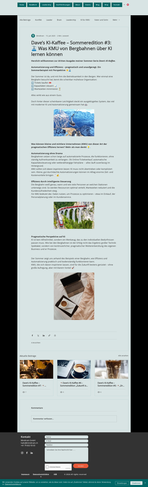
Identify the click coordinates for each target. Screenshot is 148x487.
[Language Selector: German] (126, 4)
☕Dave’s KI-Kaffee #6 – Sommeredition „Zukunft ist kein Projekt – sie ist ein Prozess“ (73, 384)
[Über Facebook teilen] (32, 335)
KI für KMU (85, 20)
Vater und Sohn (101, 20)
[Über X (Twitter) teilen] (38, 335)
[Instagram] (22, 452)
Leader (49, 20)
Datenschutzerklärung (13, 484)
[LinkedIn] (31, 452)
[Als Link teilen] (49, 335)
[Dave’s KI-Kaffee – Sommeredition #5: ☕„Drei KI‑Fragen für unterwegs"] (111, 369)
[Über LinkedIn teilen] (44, 335)
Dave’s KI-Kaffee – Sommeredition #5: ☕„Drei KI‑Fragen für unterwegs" (111, 384)
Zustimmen (136, 483)
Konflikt (38, 20)
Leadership (71, 20)
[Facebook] (26, 452)
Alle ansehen (123, 355)
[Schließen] (145, 483)
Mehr (115, 20)
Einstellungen (122, 483)
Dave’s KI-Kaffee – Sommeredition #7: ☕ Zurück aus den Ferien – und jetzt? (36, 384)
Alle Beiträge (25, 20)
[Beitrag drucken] (55, 335)
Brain (59, 20)
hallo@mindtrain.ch (29, 443)
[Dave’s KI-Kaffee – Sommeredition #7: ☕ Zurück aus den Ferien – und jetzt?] (36, 369)
